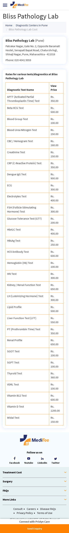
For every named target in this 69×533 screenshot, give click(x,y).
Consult (17, 509)
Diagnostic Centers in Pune (32, 25)
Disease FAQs (48, 509)
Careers (31, 509)
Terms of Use (44, 513)
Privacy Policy (25, 513)
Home (8, 25)
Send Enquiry (34, 528)
